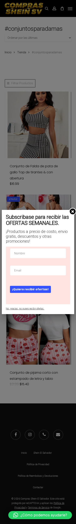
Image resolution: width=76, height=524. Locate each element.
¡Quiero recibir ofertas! (30, 289)
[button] (40, 515)
